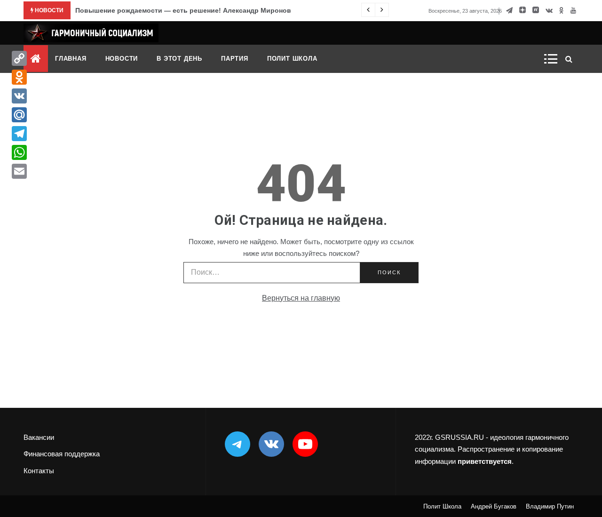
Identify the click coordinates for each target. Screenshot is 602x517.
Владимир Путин (550, 506)
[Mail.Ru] (19, 114)
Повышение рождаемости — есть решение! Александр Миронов (183, 10)
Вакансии (39, 437)
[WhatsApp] (19, 152)
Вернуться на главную (301, 298)
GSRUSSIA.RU (459, 437)
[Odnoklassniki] (19, 77)
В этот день (179, 58)
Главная (71, 58)
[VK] (19, 96)
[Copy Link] (19, 58)
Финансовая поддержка (62, 454)
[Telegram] (19, 133)
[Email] (19, 171)
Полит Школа (292, 58)
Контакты (39, 471)
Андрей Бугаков (493, 506)
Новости (121, 58)
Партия (234, 58)
